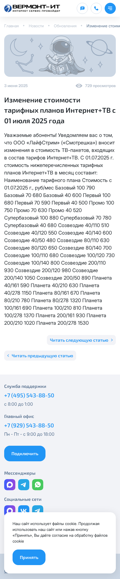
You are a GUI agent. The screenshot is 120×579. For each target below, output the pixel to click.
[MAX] (9, 484)
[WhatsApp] (37, 484)
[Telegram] (23, 484)
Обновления (65, 25)
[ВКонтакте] (23, 510)
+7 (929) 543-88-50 (29, 425)
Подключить (24, 453)
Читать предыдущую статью (42, 355)
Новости (36, 25)
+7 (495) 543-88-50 (29, 395)
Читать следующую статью (79, 340)
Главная (11, 25)
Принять (29, 557)
